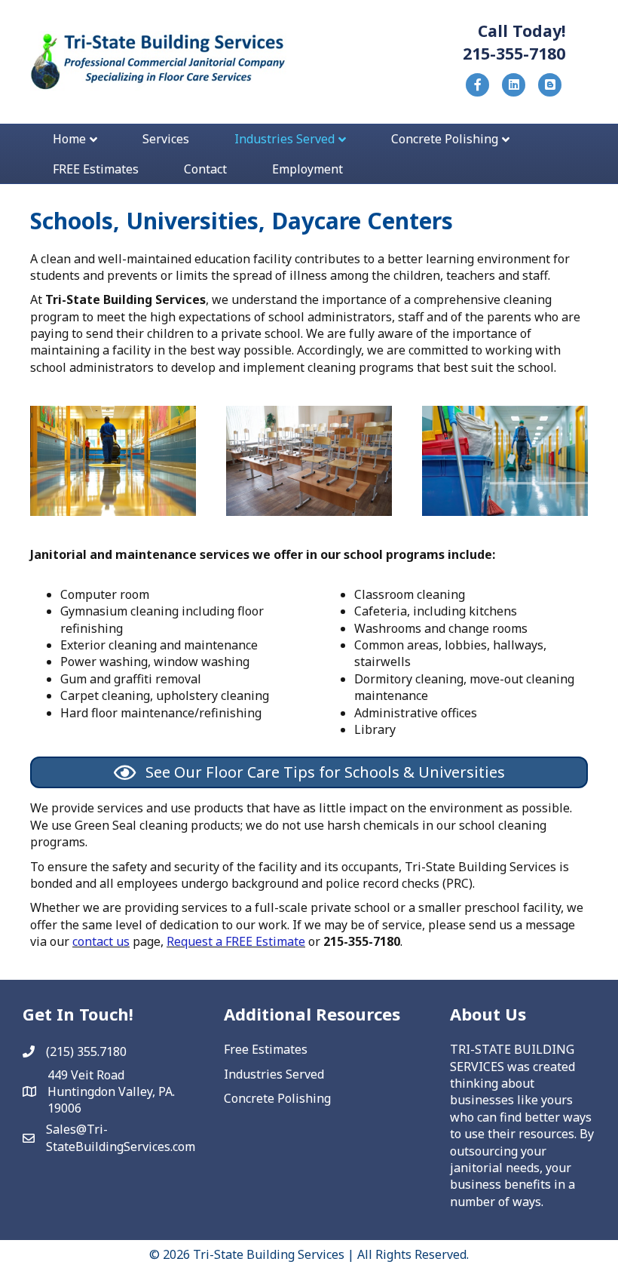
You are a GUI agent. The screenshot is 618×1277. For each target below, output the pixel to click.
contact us (101, 941)
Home (69, 138)
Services (165, 138)
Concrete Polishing (444, 138)
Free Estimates (265, 1049)
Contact (205, 169)
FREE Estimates (96, 169)
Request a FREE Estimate (236, 941)
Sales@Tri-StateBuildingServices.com (120, 1137)
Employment (307, 169)
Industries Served (284, 138)
